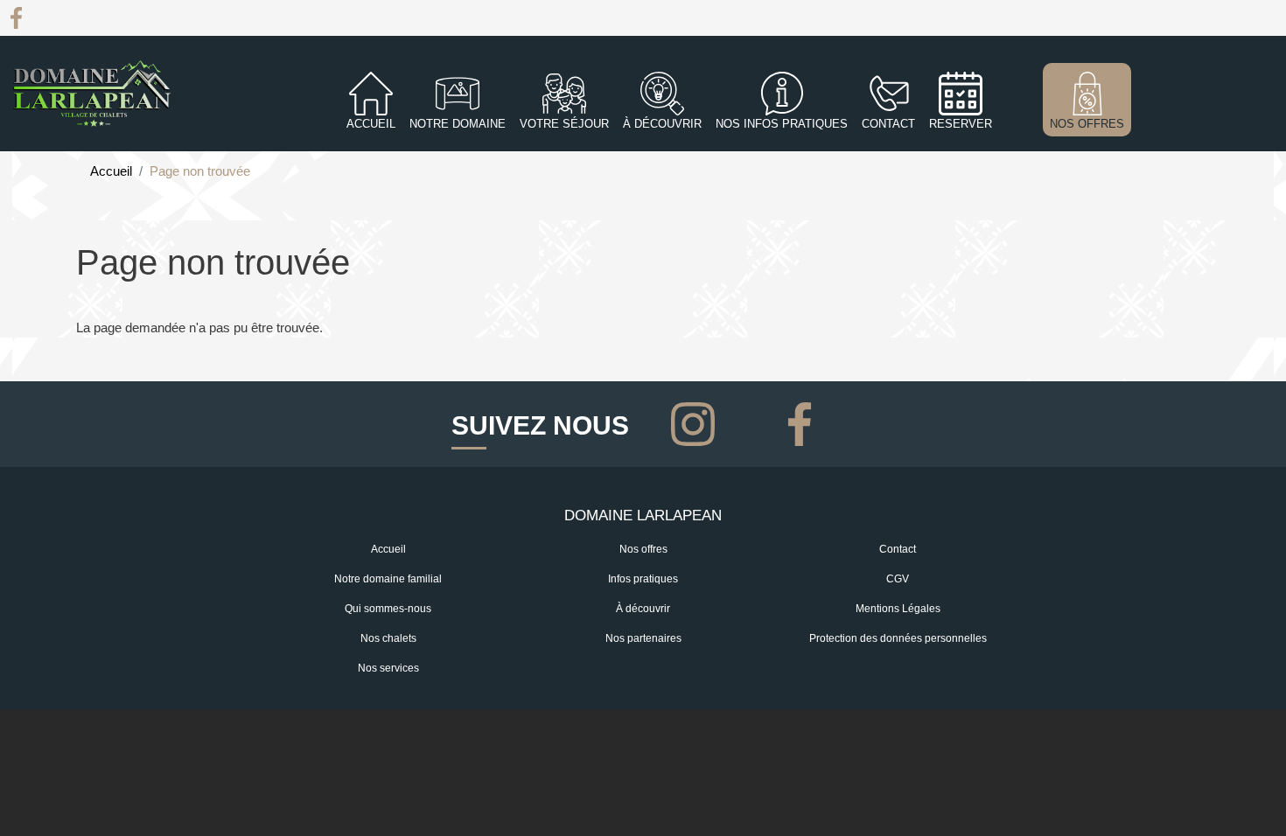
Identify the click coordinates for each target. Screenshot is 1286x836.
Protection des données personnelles (898, 638)
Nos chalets (388, 638)
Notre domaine (457, 123)
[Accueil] (92, 93)
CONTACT (888, 123)
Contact (897, 549)
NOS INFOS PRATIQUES (782, 123)
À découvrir (662, 123)
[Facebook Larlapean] (16, 16)
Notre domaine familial (388, 579)
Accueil (370, 123)
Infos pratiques (643, 579)
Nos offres (643, 549)
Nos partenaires (643, 638)
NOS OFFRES (1087, 123)
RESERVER (960, 123)
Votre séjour (564, 123)
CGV (897, 579)
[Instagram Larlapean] (696, 422)
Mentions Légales (898, 609)
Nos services (388, 668)
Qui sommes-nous (388, 609)
